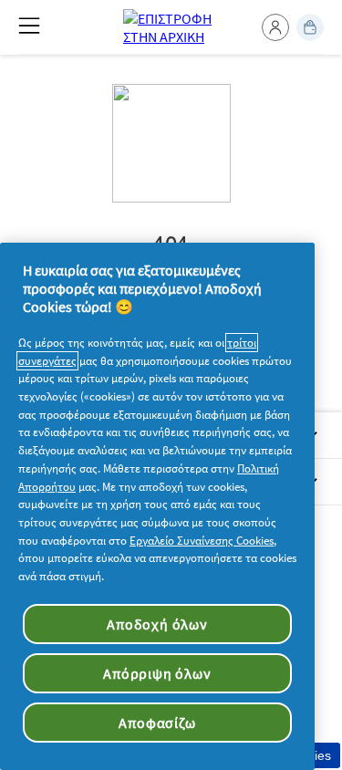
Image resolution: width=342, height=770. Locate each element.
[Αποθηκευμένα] (310, 27)
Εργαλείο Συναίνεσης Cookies (202, 540)
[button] (275, 27)
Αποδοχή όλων (157, 624)
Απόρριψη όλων (157, 673)
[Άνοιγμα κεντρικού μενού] (29, 25)
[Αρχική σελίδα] (171, 27)
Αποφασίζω (157, 722)
